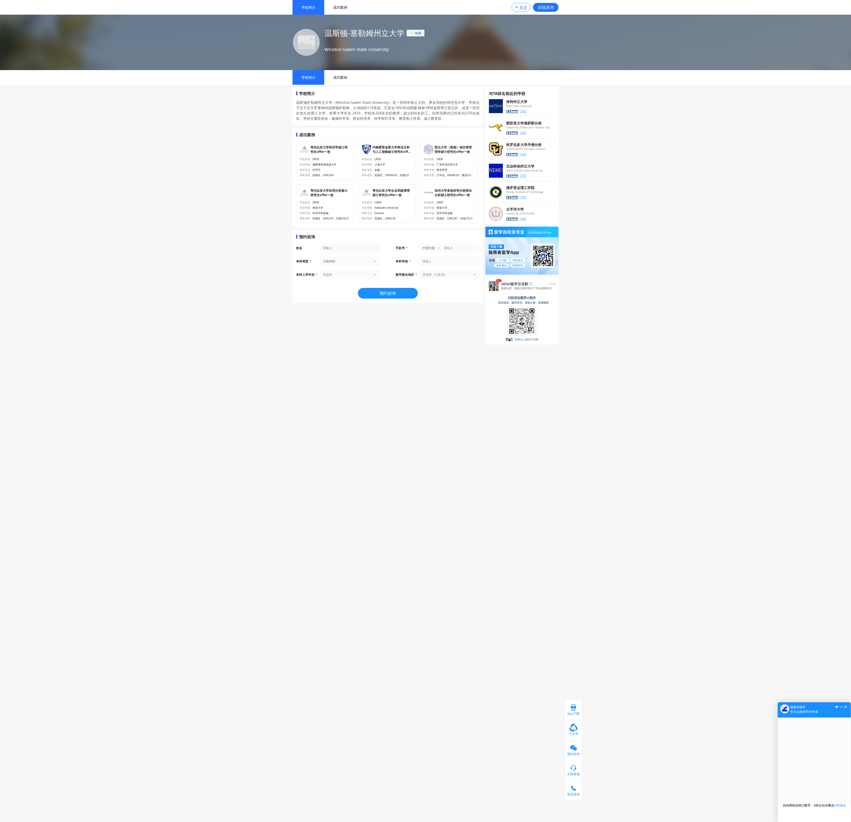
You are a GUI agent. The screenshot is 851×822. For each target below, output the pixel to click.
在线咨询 (546, 7)
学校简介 (308, 7)
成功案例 (340, 7)
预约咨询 (388, 293)
